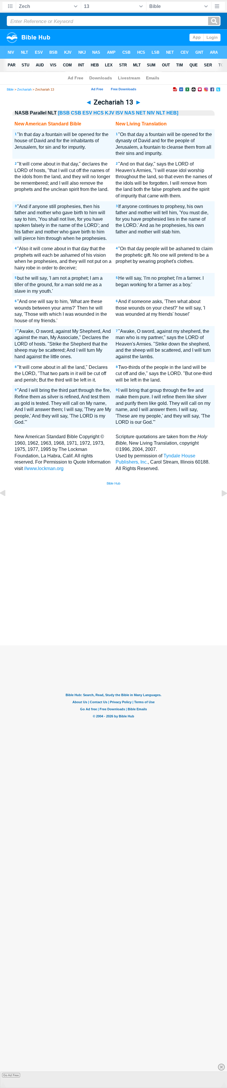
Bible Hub (113, 483)
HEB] (172, 112)
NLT (160, 112)
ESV (87, 112)
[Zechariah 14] (219, 506)
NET (141, 112)
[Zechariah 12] (7, 506)
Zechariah (24, 89)
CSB (76, 112)
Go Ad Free (11, 1075)
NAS (129, 112)
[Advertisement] (113, 602)
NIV (151, 112)
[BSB (64, 112)
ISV (119, 112)
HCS (98, 112)
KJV (109, 112)
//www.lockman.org (44, 468)
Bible (10, 89)
